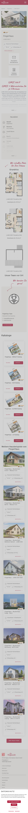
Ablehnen (14, 804)
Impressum (17, 811)
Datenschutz (11, 811)
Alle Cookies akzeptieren (14, 801)
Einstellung (14, 807)
